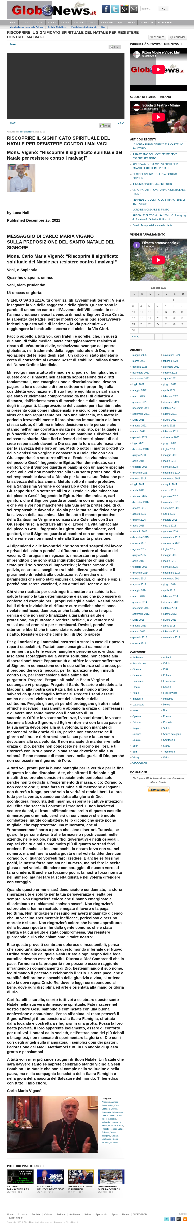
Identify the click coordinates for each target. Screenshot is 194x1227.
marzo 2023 (138, 360)
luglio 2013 (138, 619)
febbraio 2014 (170, 596)
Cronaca (25, 22)
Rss (103, 27)
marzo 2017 (169, 490)
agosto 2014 (139, 584)
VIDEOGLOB (146, 22)
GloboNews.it (30, 1222)
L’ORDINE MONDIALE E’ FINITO (150, 209)
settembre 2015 (171, 543)
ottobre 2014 (139, 578)
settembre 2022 (140, 378)
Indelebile (112, 1119)
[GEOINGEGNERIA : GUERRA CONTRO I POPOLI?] (111, 1177)
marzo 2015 (169, 561)
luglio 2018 (169, 449)
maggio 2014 (139, 590)
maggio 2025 (139, 355)
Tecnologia (107, 1142)
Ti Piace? (159, 37)
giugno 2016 (139, 519)
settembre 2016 (171, 508)
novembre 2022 (140, 372)
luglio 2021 (138, 419)
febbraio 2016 (139, 531)
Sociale (39, 22)
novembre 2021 (140, 408)
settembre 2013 (140, 613)
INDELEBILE (165, 22)
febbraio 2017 (139, 496)
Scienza (105, 1132)
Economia (106, 1112)
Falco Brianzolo (25, 132)
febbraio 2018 (139, 466)
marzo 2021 (138, 431)
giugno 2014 (169, 584)
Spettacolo (107, 22)
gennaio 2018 (170, 466)
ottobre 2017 (139, 478)
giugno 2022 (169, 384)
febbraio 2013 (170, 631)
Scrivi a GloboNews (57, 27)
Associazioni (107, 1105)
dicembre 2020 (171, 437)
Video (115, 1142)
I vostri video (170, 692)
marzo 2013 (138, 631)
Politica (65, 22)
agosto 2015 (139, 549)
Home (13, 22)
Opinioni (112, 1125)
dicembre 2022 (171, 366)
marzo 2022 (138, 396)
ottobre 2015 (139, 543)
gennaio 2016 (170, 531)
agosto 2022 (170, 378)
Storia (115, 1139)
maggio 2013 (139, 625)
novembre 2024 (171, 355)
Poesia (167, 716)
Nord (165, 710)
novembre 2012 (171, 637)
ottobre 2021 (170, 408)
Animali (114, 1102)
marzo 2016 (169, 525)
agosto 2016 (139, 513)
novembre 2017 (171, 472)
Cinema (136, 669)
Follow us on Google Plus (178, 1219)
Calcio (166, 663)
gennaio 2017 (170, 496)
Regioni (113, 1129)
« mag (135, 336)
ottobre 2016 (139, 508)
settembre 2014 (171, 578)
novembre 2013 (140, 608)
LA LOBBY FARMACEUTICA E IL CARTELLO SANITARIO (19, 1189)
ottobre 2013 (170, 608)
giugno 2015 (139, 555)
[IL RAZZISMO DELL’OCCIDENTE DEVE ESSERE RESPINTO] (50, 1177)
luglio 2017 (138, 484)
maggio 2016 (170, 519)
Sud (134, 751)
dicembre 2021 (171, 402)
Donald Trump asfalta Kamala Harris (152, 225)
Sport (120, 22)
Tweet (13, 44)
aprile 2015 (138, 561)
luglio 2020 (138, 443)
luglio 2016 (169, 513)
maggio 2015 (170, 555)
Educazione (117, 1112)
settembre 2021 (140, 413)
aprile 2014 (169, 590)
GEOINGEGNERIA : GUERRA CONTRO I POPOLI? (109, 1189)
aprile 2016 (138, 525)
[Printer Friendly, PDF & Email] (115, 48)
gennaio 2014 (139, 602)
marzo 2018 (169, 460)
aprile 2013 (169, 625)
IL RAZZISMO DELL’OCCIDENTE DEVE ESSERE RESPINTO (50, 1189)
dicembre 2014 (140, 572)
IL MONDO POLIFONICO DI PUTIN (152, 184)
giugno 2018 (139, 455)
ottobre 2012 (139, 643)
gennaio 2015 (170, 566)
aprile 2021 (169, 425)
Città (116, 1105)
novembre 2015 (171, 537)
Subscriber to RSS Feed (184, 1219)
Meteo (131, 22)
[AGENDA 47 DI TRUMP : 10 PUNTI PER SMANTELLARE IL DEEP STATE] (81, 1177)
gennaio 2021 (139, 437)
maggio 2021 (139, 425)
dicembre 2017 (140, 472)
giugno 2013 (169, 619)
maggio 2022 (139, 390)
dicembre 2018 (140, 449)
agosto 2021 (170, 413)
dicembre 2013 (171, 602)
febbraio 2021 (170, 431)
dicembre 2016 (140, 502)
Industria (106, 1122)
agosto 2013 (170, 613)
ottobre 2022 (170, 372)
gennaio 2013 (139, 637)
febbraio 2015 (139, 566)
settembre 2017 (171, 478)
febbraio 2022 (170, 396)
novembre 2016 (171, 502)
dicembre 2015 (140, 537)
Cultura (52, 22)
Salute (92, 22)
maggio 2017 (170, 484)
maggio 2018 (170, 455)
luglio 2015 (169, 549)
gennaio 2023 (139, 366)
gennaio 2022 (139, 402)
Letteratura (116, 1122)
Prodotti (105, 1129)
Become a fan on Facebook (172, 1219)
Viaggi (135, 757)
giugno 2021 (169, 419)
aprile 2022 (169, 390)
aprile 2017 (138, 490)
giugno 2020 (169, 443)
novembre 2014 (171, 572)
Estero (105, 1115)
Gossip (167, 687)
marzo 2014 (138, 596)
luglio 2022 (138, 384)
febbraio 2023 (170, 360)
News (104, 1125)
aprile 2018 (138, 460)
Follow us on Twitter (166, 1219)
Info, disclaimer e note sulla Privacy (26, 27)
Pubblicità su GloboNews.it (83, 27)
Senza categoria (172, 734)
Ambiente (79, 22)
